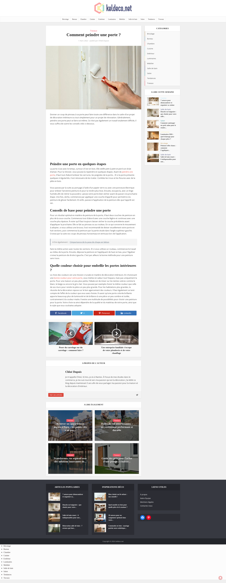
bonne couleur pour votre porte (68, 278)
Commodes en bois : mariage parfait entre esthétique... (118, 527)
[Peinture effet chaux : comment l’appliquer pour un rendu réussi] (154, 147)
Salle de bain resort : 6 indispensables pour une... (168, 159)
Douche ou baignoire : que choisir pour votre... (72, 506)
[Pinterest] (148, 517)
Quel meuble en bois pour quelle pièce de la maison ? (117, 506)
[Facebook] (142, 517)
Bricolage (65, 19)
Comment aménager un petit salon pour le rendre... (168, 125)
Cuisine (92, 19)
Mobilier (122, 19)
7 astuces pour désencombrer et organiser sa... (73, 495)
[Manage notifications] (220, 578)
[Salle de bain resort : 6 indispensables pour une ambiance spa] (154, 158)
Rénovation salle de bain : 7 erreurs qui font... (72, 527)
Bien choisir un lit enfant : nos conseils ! (117, 495)
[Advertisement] (93, 145)
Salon (142, 19)
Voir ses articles (56, 395)
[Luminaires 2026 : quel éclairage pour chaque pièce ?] (154, 135)
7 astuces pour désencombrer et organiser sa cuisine (167, 103)
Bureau (74, 19)
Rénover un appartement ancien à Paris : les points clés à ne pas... (70, 427)
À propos (143, 494)
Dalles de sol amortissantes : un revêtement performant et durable (117, 427)
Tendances (151, 19)
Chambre (83, 19)
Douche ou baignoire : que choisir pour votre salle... (168, 114)
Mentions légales (147, 502)
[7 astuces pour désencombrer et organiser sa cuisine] (154, 101)
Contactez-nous (146, 506)
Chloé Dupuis (103, 41)
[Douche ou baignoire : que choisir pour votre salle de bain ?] (154, 113)
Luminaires (112, 19)
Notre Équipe (145, 498)
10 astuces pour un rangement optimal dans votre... (117, 517)
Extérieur (101, 19)
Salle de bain (133, 19)
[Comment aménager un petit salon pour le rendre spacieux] (154, 124)
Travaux (161, 19)
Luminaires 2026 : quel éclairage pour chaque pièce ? (167, 136)
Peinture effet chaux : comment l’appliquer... (168, 148)
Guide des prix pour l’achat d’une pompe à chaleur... (117, 460)
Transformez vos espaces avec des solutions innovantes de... (70, 460)
